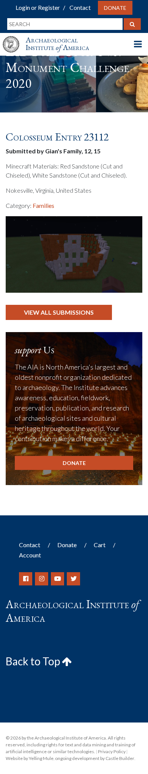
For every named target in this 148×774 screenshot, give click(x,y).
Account (30, 555)
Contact (80, 7)
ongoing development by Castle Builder (94, 758)
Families (43, 205)
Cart (99, 544)
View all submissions (59, 312)
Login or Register (38, 7)
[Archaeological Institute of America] (14, 37)
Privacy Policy (112, 751)
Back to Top (34, 661)
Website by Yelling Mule (30, 758)
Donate (115, 8)
